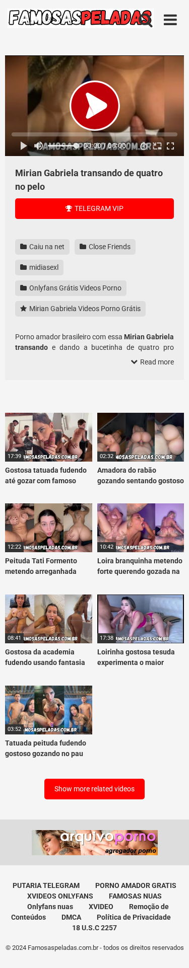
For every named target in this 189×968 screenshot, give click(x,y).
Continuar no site (94, 561)
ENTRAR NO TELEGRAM (94, 530)
